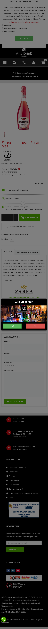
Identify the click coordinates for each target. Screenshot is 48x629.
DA (12, 326)
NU (35, 326)
